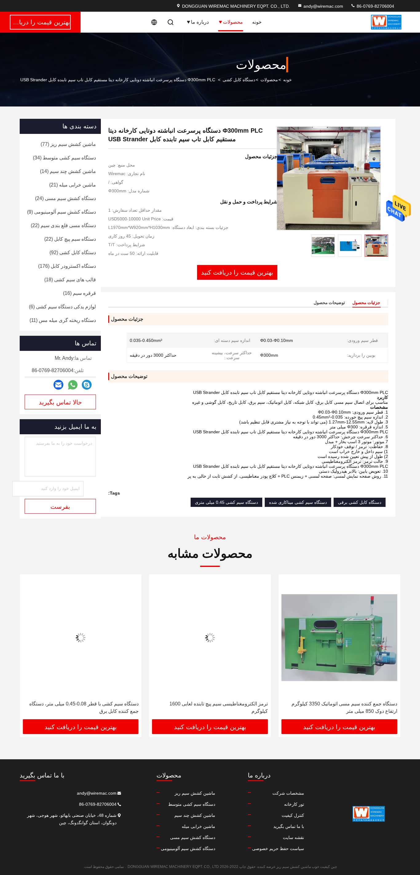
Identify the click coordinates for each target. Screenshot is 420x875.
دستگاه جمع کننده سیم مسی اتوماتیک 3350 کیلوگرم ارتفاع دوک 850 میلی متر (344, 707)
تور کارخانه (294, 804)
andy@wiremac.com (323, 6)
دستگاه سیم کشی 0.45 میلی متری (226, 502)
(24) (65, 198)
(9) (61, 212)
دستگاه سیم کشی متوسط (191, 804)
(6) (62, 306)
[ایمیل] (58, 385)
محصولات (233, 22)
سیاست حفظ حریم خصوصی (278, 848)
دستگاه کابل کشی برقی (359, 502)
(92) (73, 252)
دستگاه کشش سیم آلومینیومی (188, 848)
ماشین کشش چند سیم (194, 815)
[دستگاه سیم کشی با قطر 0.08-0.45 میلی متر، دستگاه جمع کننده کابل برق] (81, 637)
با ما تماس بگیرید (288, 826)
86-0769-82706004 (374, 6)
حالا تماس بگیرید (60, 402)
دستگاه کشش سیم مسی (192, 837)
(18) (70, 279)
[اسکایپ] (87, 385)
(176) (67, 266)
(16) (79, 293)
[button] (389, 649)
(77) (68, 144)
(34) (64, 157)
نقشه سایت (293, 837)
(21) (72, 184)
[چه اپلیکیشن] (72, 385)
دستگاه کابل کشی (239, 79)
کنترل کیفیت (293, 815)
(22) (63, 225)
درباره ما (200, 22)
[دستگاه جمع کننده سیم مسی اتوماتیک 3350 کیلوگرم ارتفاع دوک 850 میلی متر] (339, 637)
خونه (257, 22)
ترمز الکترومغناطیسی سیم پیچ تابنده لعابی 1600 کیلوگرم (218, 707)
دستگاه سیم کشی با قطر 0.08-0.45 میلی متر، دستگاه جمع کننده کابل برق (84, 707)
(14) (68, 171)
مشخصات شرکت (288, 793)
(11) (63, 320)
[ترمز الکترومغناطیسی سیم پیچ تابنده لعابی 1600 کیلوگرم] (210, 637)
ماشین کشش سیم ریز (195, 793)
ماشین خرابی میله (198, 826)
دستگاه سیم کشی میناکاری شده (298, 502)
